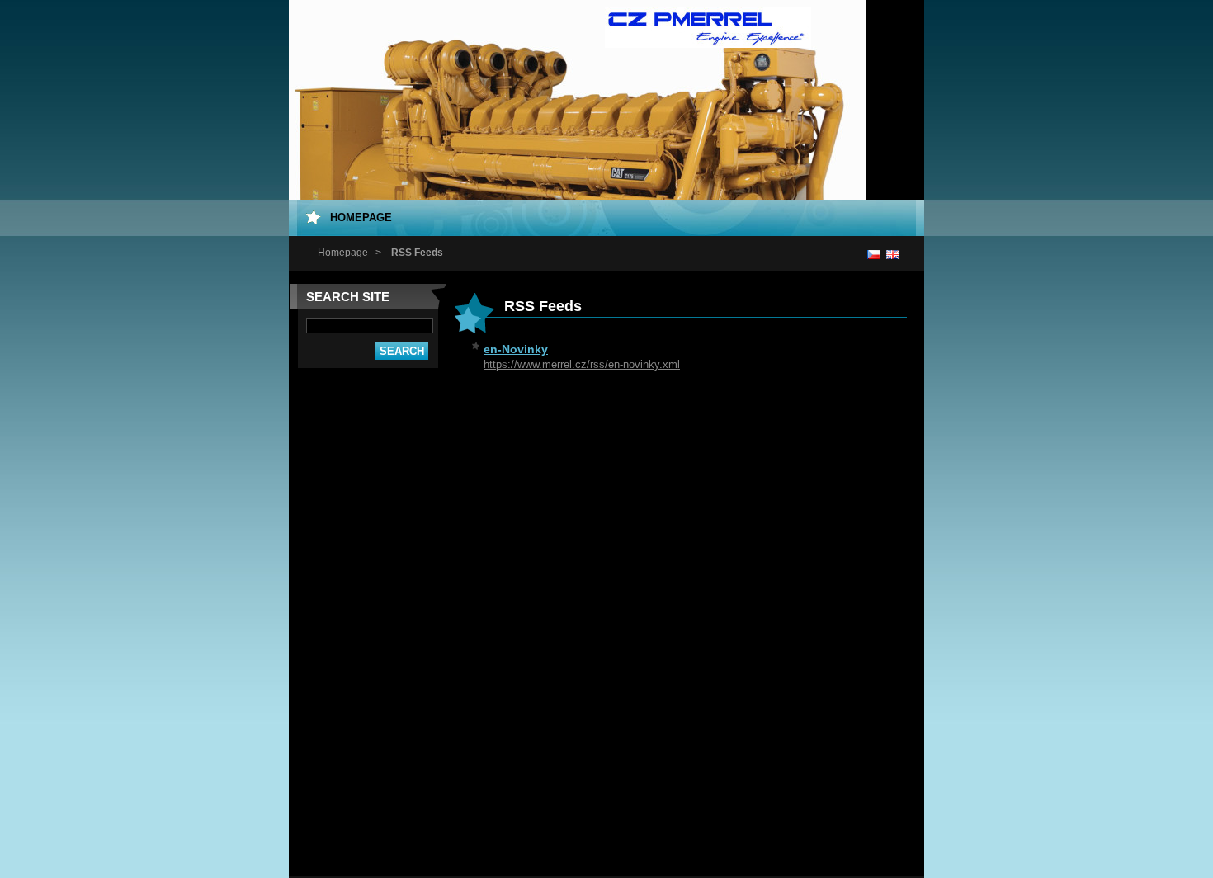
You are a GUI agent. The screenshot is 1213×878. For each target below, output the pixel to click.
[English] (892, 254)
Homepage (343, 252)
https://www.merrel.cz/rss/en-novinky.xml (582, 364)
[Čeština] (873, 254)
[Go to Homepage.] (708, 40)
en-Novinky (516, 349)
